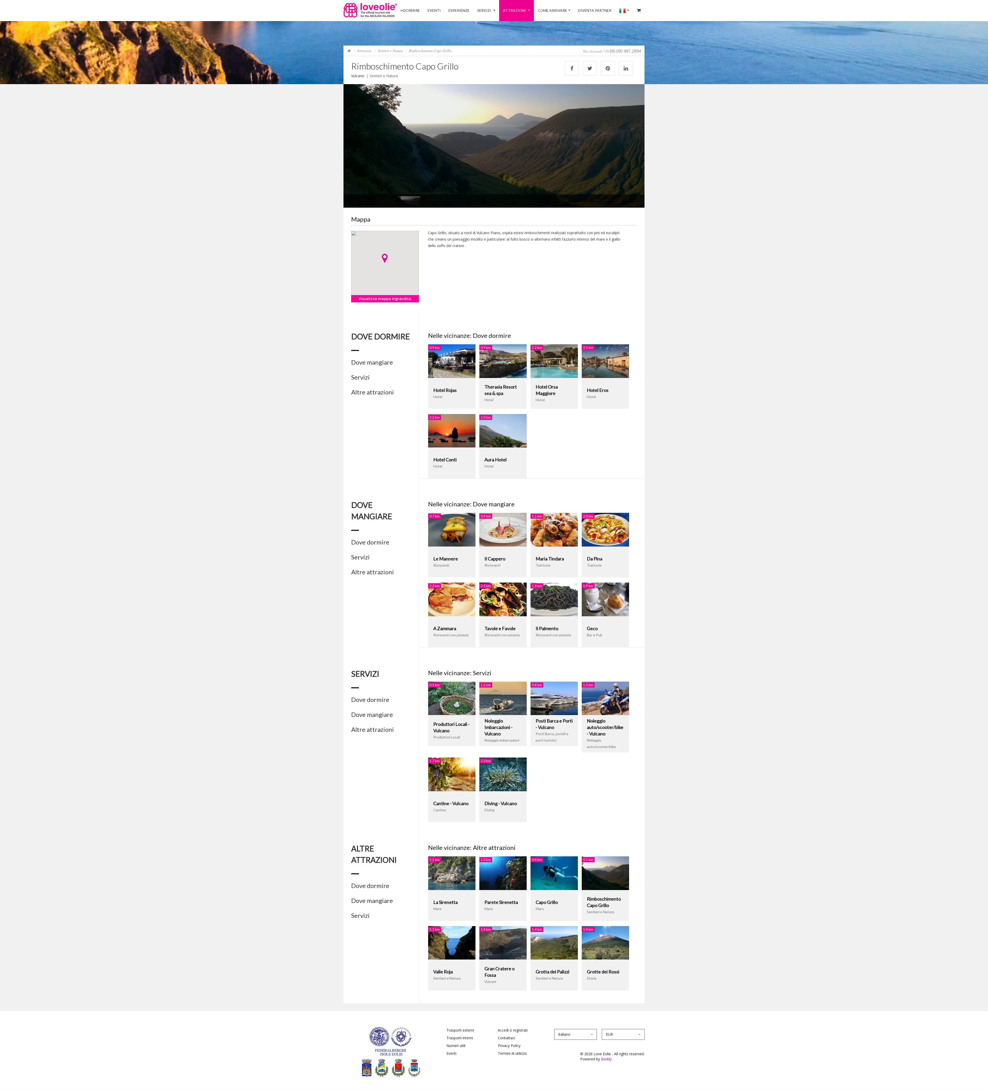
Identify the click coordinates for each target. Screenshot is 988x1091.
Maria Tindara (550, 558)
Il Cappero (494, 558)
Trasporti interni (459, 1037)
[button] (385, 258)
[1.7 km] (451, 774)
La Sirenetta (445, 902)
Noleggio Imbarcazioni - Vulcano (498, 727)
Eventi (461, 10)
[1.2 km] (503, 698)
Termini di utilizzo (512, 1053)
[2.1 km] (605, 360)
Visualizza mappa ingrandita (385, 298)
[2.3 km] (503, 774)
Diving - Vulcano (500, 803)
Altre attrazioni (372, 392)
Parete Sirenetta (501, 902)
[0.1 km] (605, 872)
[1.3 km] (605, 698)
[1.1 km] (554, 529)
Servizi (504, 10)
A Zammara (444, 628)
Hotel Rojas (445, 390)
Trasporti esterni (460, 1030)
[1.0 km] (503, 872)
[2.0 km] (503, 430)
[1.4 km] (503, 942)
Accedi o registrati (513, 1030)
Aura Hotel (495, 459)
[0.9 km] (451, 360)
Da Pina (594, 558)
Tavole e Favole (500, 628)
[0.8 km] (554, 698)
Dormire (442, 10)
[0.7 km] (451, 529)
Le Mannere (445, 558)
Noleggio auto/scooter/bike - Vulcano (605, 727)
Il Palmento (547, 628)
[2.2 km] (554, 360)
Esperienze (482, 10)
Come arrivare (565, 10)
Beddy (606, 1059)
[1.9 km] (554, 599)
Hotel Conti (445, 459)
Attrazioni (531, 10)
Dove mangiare (372, 362)
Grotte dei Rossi (603, 971)
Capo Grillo (547, 902)
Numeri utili (455, 1045)
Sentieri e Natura (390, 50)
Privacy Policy (509, 1045)
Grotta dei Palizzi (552, 971)
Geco (592, 628)
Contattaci (506, 1037)
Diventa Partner (603, 10)
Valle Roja (443, 971)
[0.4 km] (554, 872)
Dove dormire (370, 542)
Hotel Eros (597, 390)
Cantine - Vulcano (451, 803)
